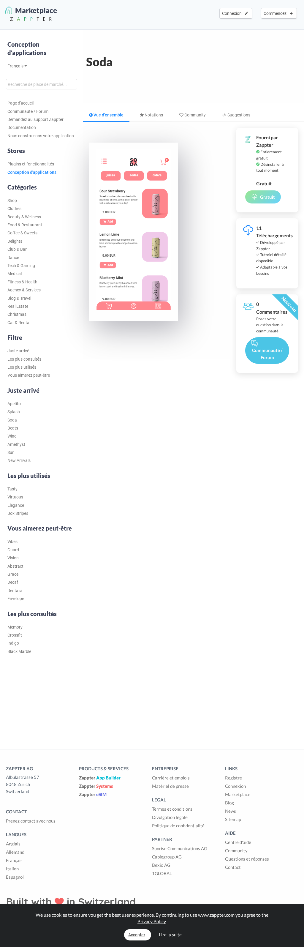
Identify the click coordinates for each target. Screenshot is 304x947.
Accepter (136, 934)
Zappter (100, 777)
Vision (13, 557)
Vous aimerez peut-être (28, 375)
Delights (14, 241)
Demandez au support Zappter (35, 119)
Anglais (13, 843)
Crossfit (14, 635)
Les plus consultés (24, 359)
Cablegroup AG (167, 856)
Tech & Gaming (21, 265)
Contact (233, 867)
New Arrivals (19, 460)
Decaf (12, 582)
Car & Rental (18, 322)
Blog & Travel (19, 298)
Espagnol (15, 877)
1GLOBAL (162, 873)
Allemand (15, 852)
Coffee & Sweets (22, 233)
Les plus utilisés (21, 367)
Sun (11, 452)
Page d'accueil (20, 103)
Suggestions (238, 115)
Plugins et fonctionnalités (30, 164)
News (230, 811)
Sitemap (233, 819)
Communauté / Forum (27, 111)
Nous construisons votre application (40, 135)
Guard (13, 549)
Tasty (12, 489)
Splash (13, 411)
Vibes (12, 541)
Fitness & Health (22, 282)
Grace (12, 574)
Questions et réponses (247, 858)
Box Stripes (17, 513)
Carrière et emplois (171, 777)
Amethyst (16, 444)
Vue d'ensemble (108, 115)
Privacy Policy (151, 921)
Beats (12, 428)
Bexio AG (161, 865)
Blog (229, 802)
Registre (233, 777)
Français (15, 66)
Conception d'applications (26, 48)
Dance (13, 257)
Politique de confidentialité (178, 825)
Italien (12, 868)
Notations (153, 115)
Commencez (276, 13)
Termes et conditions (172, 809)
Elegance (15, 505)
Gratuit (267, 197)
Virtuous (15, 497)
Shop (12, 200)
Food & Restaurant (24, 224)
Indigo (13, 643)
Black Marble (19, 651)
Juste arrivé (18, 350)
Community (194, 115)
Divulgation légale (170, 817)
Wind (12, 436)
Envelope (15, 598)
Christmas (16, 314)
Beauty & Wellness (24, 216)
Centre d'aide (238, 842)
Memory (15, 627)
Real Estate (17, 306)
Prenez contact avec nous (31, 820)
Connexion (232, 13)
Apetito (14, 403)
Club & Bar (17, 249)
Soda (12, 420)
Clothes (14, 208)
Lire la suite (170, 934)
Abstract (15, 566)
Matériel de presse (170, 786)
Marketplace (237, 794)
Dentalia (15, 590)
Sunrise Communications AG (179, 848)
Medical (14, 273)
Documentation (21, 127)
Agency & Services (24, 290)
